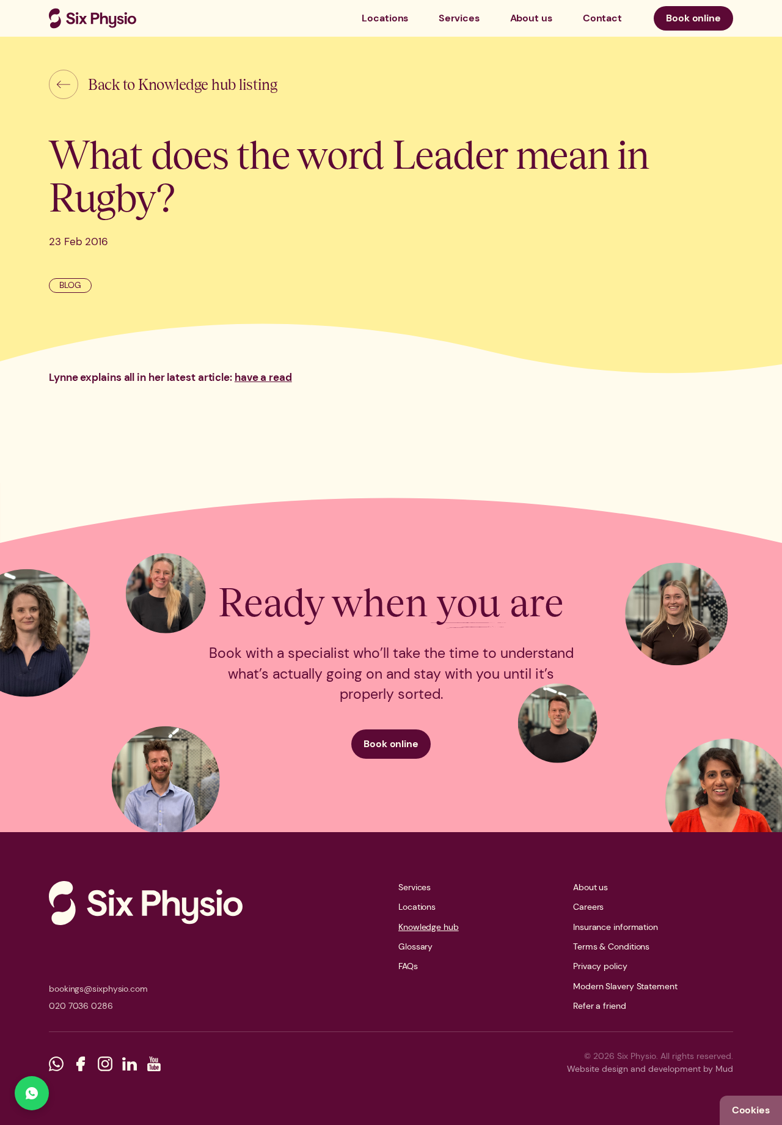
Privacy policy (600, 966)
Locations (385, 18)
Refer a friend (599, 1005)
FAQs (408, 966)
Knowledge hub (428, 926)
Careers (588, 906)
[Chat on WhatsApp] (32, 1093)
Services (459, 18)
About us (531, 18)
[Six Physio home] (92, 18)
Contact (602, 18)
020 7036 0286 (81, 1005)
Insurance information (615, 926)
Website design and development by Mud (650, 1069)
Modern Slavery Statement (625, 986)
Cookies (751, 1110)
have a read (263, 377)
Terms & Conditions (611, 946)
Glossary (415, 946)
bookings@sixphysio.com (98, 988)
